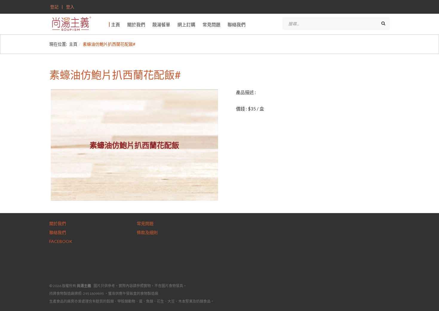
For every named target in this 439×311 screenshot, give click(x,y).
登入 (69, 6)
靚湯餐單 (161, 24)
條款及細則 (147, 232)
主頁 (115, 24)
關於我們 (136, 24)
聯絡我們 (236, 24)
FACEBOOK (60, 241)
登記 (54, 6)
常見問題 (211, 24)
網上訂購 (186, 24)
